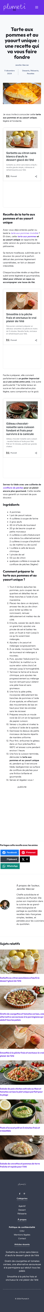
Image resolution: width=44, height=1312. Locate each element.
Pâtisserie (22, 1213)
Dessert (22, 1210)
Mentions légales (22, 1234)
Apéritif (22, 1206)
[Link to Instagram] (24, 1194)
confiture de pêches (13, 487)
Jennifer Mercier (22, 65)
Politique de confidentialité (22, 1227)
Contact (22, 1238)
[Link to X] (20, 1194)
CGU (22, 1231)
